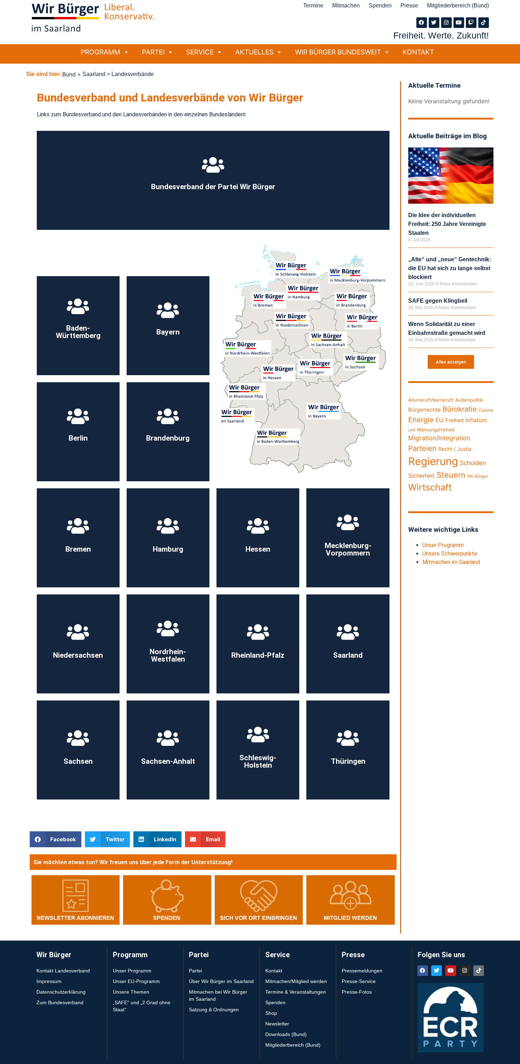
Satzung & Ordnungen (214, 1009)
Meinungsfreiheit (436, 429)
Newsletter (277, 1024)
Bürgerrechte (424, 410)
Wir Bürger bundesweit (338, 52)
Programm (100, 52)
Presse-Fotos (357, 992)
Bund (69, 74)
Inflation (476, 420)
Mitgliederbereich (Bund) (458, 5)
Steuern (451, 474)
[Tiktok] (483, 22)
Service (200, 52)
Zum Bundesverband (59, 1002)
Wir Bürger (477, 476)
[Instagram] (446, 22)
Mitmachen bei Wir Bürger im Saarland (218, 995)
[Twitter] (434, 22)
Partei (153, 52)
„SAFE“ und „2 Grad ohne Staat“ (142, 1006)
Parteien (422, 448)
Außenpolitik (469, 400)
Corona (486, 410)
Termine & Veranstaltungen (295, 992)
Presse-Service (359, 981)
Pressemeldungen (362, 970)
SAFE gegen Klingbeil (437, 301)
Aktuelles (254, 52)
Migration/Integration (439, 438)
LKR (411, 430)
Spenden (380, 5)
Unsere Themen (131, 992)
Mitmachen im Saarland (451, 562)
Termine (313, 5)
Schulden (473, 462)
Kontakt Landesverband (63, 970)
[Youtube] (458, 22)
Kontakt (418, 52)
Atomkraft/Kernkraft (430, 400)
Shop (271, 1013)
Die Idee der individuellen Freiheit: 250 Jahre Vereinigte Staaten (447, 224)
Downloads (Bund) (286, 1034)
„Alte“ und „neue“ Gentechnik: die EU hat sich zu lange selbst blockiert (449, 268)
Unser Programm (443, 545)
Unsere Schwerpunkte (449, 553)
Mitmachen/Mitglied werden (296, 981)
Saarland (93, 74)
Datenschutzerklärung (61, 992)
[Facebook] (421, 22)
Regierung (433, 461)
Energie (421, 419)
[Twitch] (471, 22)
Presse (409, 5)
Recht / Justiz (455, 449)
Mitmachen (346, 5)
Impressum (49, 981)
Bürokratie (460, 409)
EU (439, 420)
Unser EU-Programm (136, 981)
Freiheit (454, 420)
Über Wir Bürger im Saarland (221, 981)
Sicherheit (421, 475)
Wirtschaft (430, 487)
